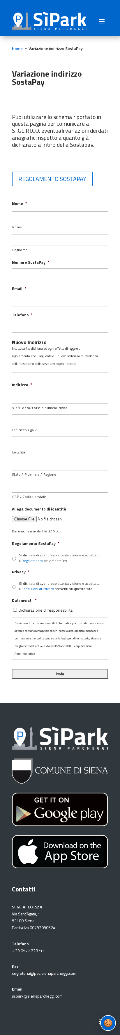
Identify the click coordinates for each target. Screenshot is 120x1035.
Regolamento (32, 560)
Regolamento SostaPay (36, 543)
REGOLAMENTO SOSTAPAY (52, 178)
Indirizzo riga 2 (24, 429)
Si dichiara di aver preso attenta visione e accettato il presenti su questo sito (59, 586)
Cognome (19, 249)
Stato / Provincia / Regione (34, 474)
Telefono (22, 315)
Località (18, 452)
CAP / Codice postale (29, 496)
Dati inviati (24, 600)
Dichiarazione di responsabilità (46, 610)
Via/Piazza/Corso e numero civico (39, 407)
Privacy (21, 572)
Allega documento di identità (39, 509)
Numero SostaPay (31, 262)
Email (19, 288)
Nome (19, 203)
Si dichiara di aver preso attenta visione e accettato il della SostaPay (59, 558)
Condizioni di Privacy (38, 588)
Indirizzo (22, 384)
